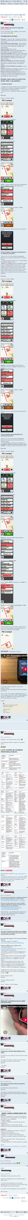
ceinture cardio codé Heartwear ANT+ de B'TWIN (12, 876)
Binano (5, 22)
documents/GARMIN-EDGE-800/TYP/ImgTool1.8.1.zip (13, 948)
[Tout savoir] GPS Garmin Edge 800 (12, 15)
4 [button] (17, 19)
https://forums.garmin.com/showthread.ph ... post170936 (13, 1146)
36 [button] (22, 19)
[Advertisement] (14, 9)
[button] (10, 20)
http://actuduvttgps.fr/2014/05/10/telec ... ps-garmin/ (13, 900)
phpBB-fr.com (16, 1216)
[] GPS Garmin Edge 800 (12, 28)
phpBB (10, 1214)
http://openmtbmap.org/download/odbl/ (10, 909)
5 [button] (19, 19)
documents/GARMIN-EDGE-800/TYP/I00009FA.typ (12, 942)
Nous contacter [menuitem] (20, 1212)
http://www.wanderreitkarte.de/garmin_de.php (11, 907)
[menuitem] (4, 1)
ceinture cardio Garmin (20, 873)
